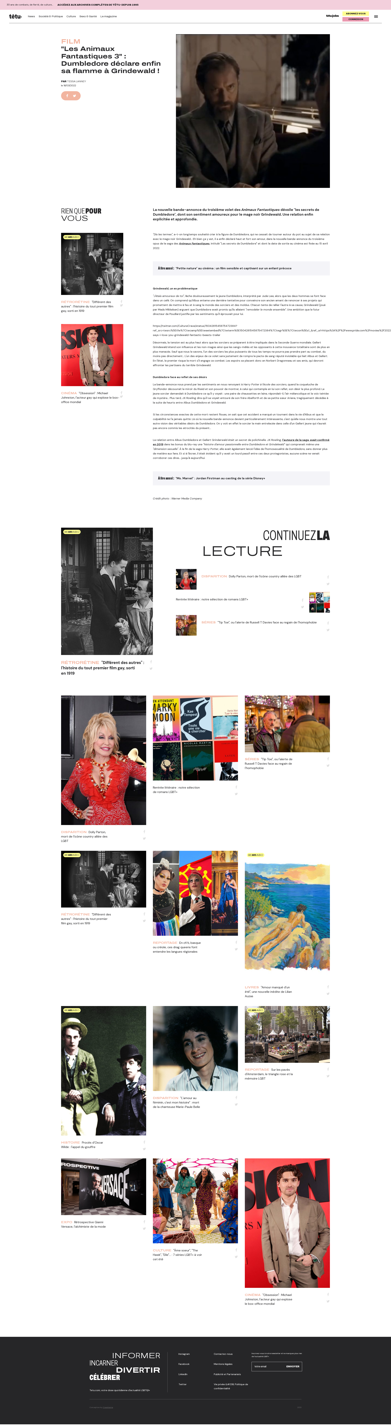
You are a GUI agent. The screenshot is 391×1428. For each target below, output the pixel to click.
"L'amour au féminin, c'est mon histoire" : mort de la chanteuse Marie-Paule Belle (176, 1102)
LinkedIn (183, 1374)
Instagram (184, 1354)
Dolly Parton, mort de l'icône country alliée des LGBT (265, 576)
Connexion (355, 19)
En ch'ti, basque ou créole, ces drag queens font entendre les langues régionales (177, 947)
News (31, 16)
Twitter (183, 1384)
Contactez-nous (223, 1354)
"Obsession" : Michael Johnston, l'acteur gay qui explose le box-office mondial (90, 397)
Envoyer (292, 1366)
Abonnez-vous (356, 14)
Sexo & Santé (88, 16)
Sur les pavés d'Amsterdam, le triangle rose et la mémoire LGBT (269, 1074)
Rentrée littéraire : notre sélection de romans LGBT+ (212, 599)
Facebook (184, 1364)
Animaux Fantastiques (194, 243)
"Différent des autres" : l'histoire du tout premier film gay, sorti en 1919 (87, 306)
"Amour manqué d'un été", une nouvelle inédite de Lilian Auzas (268, 991)
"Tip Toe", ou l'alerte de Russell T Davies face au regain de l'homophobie (267, 622)
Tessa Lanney (76, 81)
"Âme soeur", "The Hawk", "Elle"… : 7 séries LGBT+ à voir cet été (177, 1254)
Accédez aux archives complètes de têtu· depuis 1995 (98, 5)
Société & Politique (51, 16)
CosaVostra (108, 1407)
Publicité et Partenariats (227, 1374)
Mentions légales (223, 1364)
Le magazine (108, 16)
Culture (71, 16)
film (70, 41)
